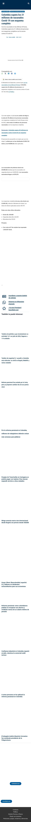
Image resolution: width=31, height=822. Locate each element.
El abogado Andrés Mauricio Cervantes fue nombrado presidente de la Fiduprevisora (14, 738)
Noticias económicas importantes (17, 11)
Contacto (15, 809)
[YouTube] (20, 761)
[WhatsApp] (2, 73)
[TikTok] (17, 761)
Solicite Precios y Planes (15, 814)
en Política (11, 91)
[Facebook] (12, 73)
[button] (28, 4)
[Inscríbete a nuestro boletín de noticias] (4, 296)
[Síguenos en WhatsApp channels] (4, 302)
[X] (5, 73)
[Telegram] (15, 73)
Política (15, 812)
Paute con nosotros (15, 816)
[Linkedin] (11, 761)
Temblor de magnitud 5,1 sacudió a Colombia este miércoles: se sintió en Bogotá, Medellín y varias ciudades (15, 360)
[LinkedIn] (8, 73)
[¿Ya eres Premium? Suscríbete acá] (4, 308)
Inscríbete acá (6, 801)
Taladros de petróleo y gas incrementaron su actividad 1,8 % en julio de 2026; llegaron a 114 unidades (15, 336)
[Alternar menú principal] (3, 4)
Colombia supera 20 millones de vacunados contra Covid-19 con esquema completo (15, 132)
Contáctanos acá (15, 783)
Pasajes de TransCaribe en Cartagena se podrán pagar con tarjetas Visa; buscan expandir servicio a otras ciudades (15, 479)
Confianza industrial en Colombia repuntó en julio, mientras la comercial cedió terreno (15, 653)
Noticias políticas (5, 11)
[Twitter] (8, 761)
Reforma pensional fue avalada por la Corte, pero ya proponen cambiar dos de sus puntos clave (15, 384)
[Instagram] (14, 761)
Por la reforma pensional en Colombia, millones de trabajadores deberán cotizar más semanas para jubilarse (15, 433)
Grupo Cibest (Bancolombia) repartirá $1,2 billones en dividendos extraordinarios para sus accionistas (14, 584)
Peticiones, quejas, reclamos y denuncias (15, 818)
